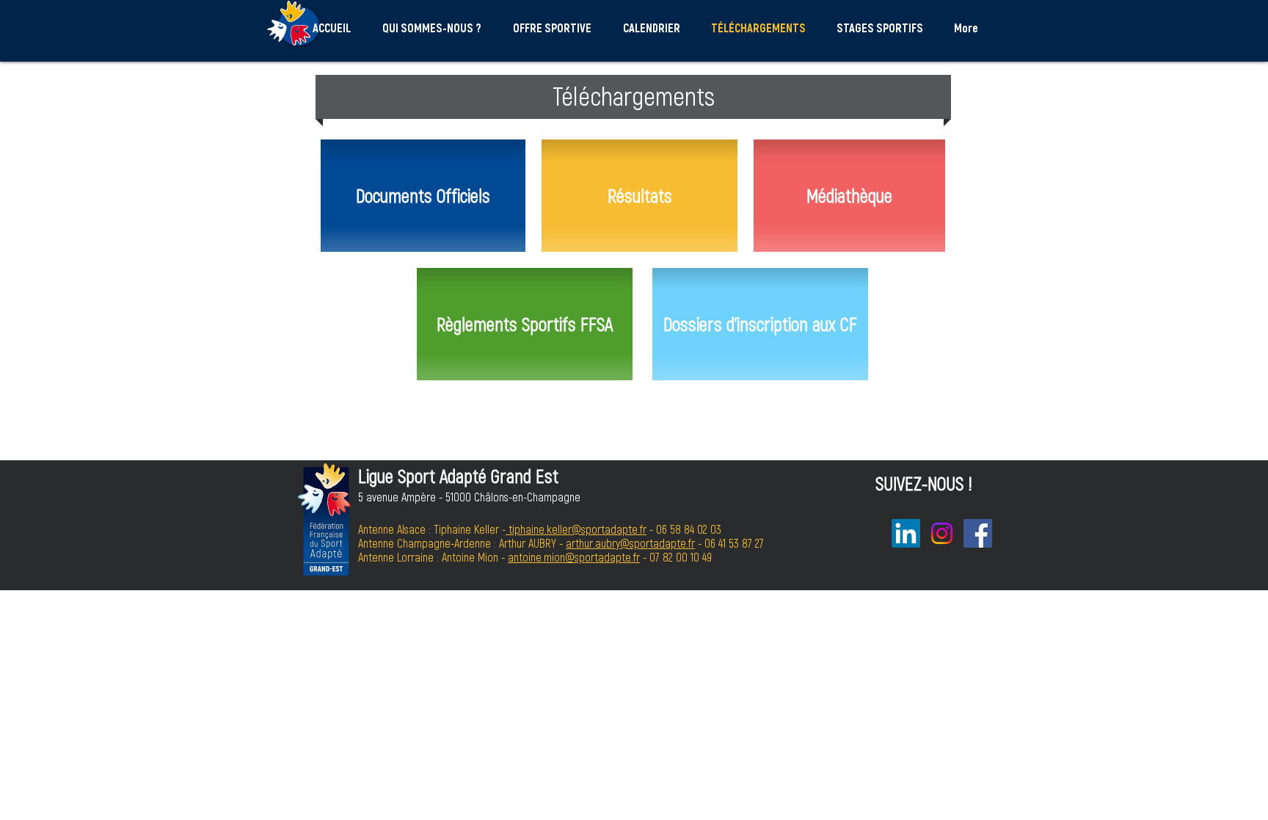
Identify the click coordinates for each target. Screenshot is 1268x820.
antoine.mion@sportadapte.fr (574, 557)
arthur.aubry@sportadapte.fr (630, 543)
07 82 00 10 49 (680, 557)
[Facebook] (977, 533)
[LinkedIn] (906, 533)
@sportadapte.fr (609, 529)
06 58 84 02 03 (688, 529)
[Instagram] (942, 533)
